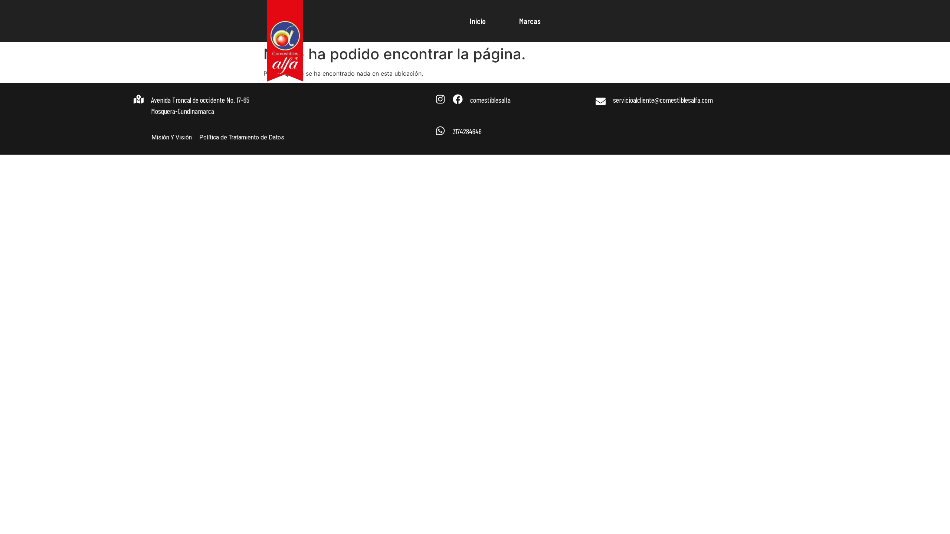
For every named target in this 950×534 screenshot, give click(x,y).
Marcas (530, 21)
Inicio (478, 21)
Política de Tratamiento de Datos (241, 137)
